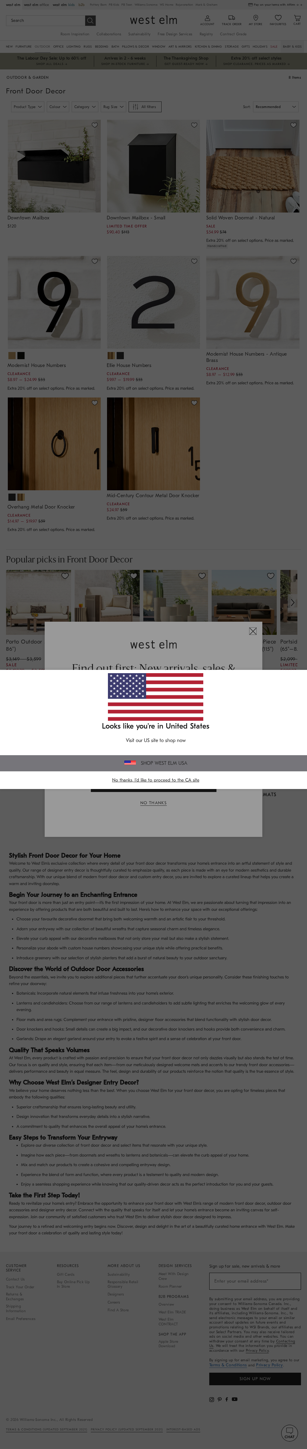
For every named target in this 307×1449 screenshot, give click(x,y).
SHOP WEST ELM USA (164, 763)
